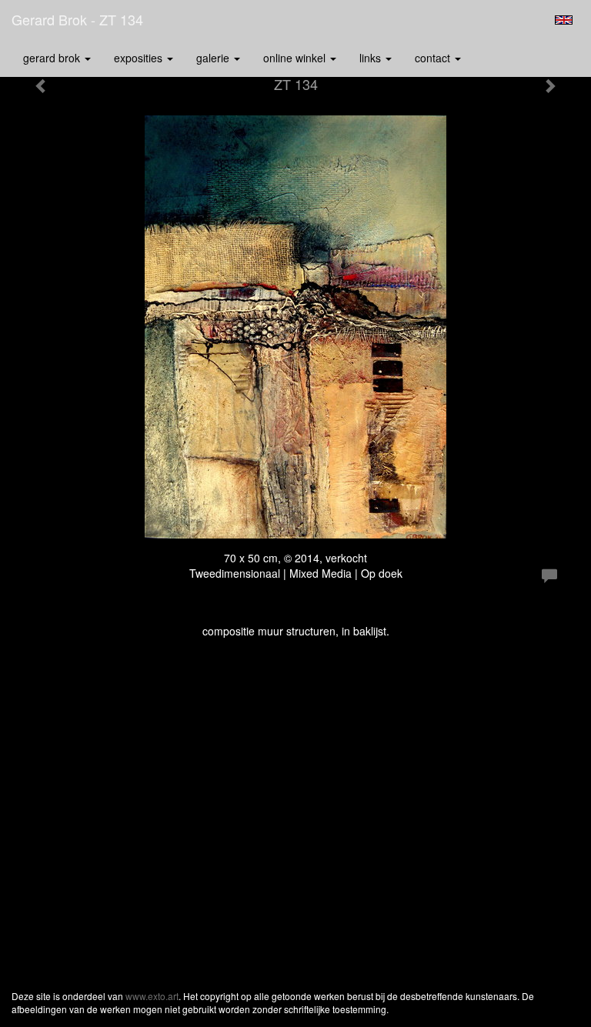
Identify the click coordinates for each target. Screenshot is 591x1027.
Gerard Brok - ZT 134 (77, 19)
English (564, 20)
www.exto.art (152, 995)
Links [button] (371, 57)
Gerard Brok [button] (53, 57)
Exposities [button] (139, 57)
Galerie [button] (214, 57)
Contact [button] (434, 57)
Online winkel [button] (296, 57)
